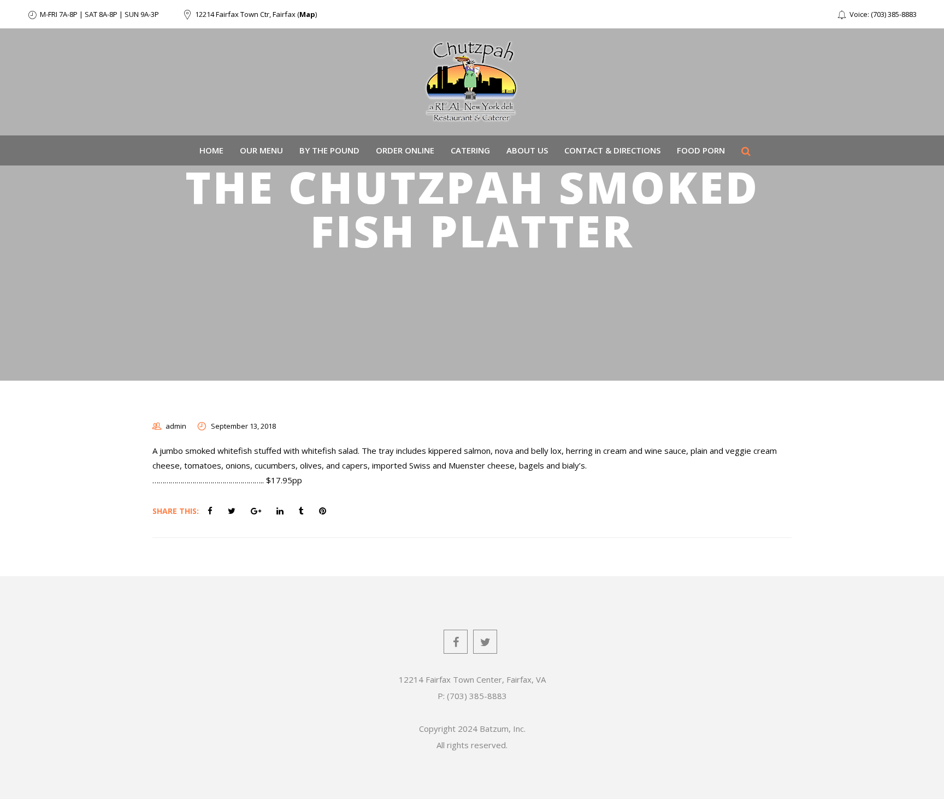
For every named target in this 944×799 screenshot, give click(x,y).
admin (176, 426)
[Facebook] (456, 642)
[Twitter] (485, 642)
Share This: (175, 511)
